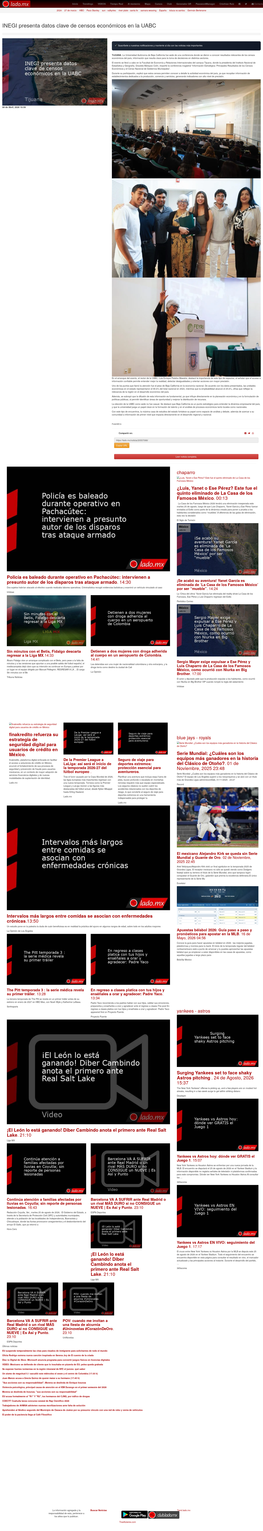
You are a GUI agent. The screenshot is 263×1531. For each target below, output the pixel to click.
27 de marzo (70, 10)
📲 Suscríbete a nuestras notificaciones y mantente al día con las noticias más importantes (158, 45)
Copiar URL (121, 445)
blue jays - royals (194, 737)
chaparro (186, 472)
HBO (81, 10)
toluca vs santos (177, 10)
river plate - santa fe (128, 10)
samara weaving (148, 10)
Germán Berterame (197, 10)
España (163, 10)
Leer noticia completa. (186, 456)
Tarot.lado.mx (183, 1510)
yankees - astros (193, 1010)
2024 (59, 10)
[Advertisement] (88, 701)
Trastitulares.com (127, 1521)
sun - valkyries (109, 10)
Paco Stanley (93, 10)
